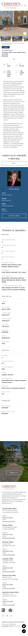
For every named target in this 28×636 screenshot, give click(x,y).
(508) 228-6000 (8, 601)
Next (14, 163)
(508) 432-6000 (8, 584)
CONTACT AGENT (14, 215)
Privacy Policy (19, 626)
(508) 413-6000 (8, 517)
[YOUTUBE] (7, 615)
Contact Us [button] (14, 472)
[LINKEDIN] (3, 615)
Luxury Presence (10, 624)
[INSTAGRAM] (11, 615)
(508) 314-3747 (6, 200)
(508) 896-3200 (8, 551)
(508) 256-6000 (8, 534)
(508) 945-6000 (8, 568)
